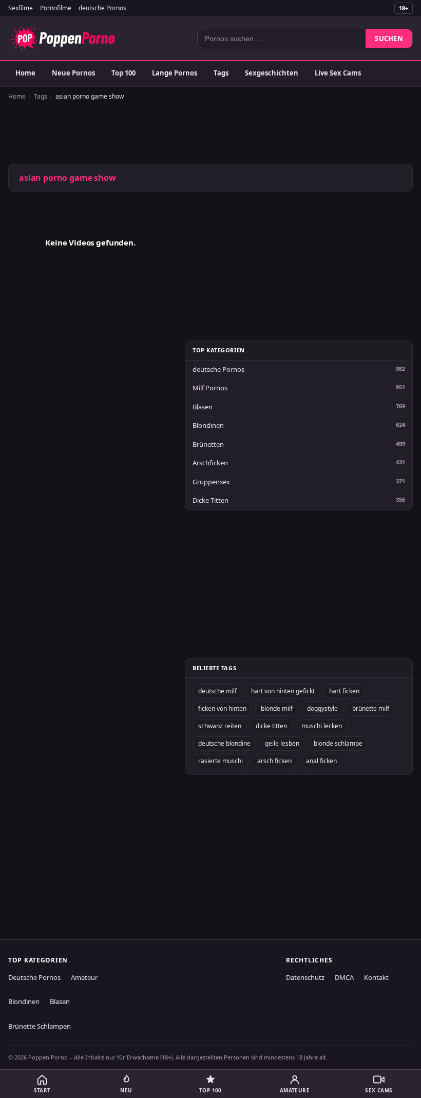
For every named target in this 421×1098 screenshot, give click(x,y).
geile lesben (282, 743)
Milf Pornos (210, 387)
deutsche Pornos (102, 8)
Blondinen (208, 425)
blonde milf (277, 708)
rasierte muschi (220, 760)
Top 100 (123, 73)
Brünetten (208, 444)
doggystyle (322, 708)
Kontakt (376, 977)
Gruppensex (211, 481)
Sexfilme (20, 8)
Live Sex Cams (338, 73)
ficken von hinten (222, 708)
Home (25, 73)
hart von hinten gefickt (283, 691)
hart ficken (344, 691)
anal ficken (321, 760)
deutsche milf (217, 691)
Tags (221, 73)
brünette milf (370, 708)
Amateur (84, 977)
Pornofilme (55, 8)
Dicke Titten (210, 500)
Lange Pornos (174, 73)
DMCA (344, 977)
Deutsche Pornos (34, 977)
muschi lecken (321, 726)
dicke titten (271, 726)
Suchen (389, 38)
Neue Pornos (73, 73)
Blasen (203, 406)
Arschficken (210, 462)
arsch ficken (274, 760)
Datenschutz (305, 977)
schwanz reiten (219, 726)
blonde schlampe (338, 743)
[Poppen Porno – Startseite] (62, 38)
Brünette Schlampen (39, 1026)
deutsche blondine (224, 743)
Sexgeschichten (271, 73)
